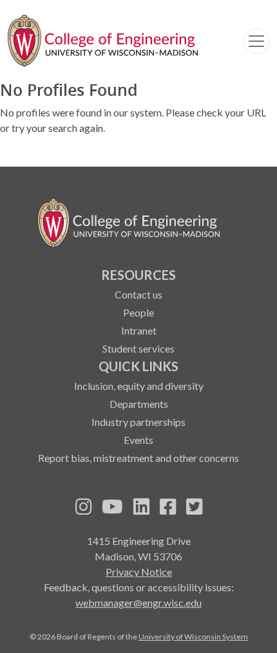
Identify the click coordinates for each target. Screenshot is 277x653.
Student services (138, 348)
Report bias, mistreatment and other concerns (138, 458)
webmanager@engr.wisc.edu (138, 602)
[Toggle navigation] (256, 41)
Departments (139, 404)
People (138, 312)
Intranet (139, 330)
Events (138, 440)
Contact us (138, 294)
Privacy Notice (139, 572)
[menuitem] (138, 310)
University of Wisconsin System (193, 636)
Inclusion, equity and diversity (139, 386)
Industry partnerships (138, 422)
